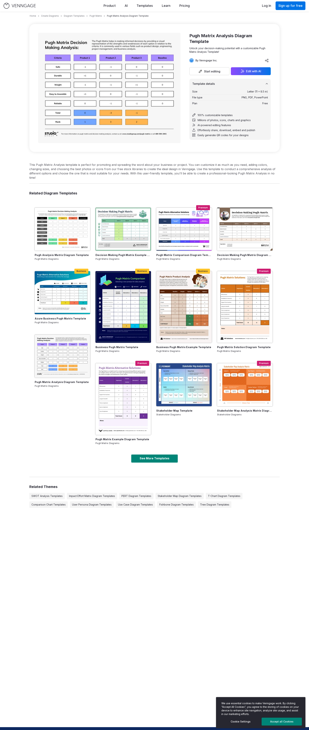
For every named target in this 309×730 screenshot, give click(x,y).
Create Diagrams (50, 15)
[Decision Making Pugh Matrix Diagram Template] (245, 229)
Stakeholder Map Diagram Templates (180, 495)
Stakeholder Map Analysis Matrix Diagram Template (245, 410)
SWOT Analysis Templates (47, 495)
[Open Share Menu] (267, 60)
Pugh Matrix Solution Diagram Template (244, 347)
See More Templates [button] (154, 458)
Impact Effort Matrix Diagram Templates (92, 495)
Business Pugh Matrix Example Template (183, 347)
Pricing (184, 6)
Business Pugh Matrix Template (116, 347)
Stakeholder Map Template (174, 410)
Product (110, 6)
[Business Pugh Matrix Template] (123, 307)
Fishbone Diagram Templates (176, 504)
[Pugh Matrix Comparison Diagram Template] (184, 229)
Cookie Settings (241, 721)
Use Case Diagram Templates (135, 504)
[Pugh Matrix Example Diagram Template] (123, 399)
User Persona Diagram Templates (92, 504)
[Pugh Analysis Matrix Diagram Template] (62, 229)
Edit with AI (253, 71)
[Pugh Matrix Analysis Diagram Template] (62, 356)
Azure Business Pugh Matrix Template (60, 318)
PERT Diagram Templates (136, 495)
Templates (145, 6)
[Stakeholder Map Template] (184, 384)
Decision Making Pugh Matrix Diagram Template (245, 255)
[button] (209, 71)
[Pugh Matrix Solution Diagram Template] (245, 307)
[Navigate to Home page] (20, 6)
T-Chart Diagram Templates (224, 495)
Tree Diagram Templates (214, 504)
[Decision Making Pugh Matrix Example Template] (123, 229)
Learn (166, 6)
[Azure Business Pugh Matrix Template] (62, 292)
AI (126, 6)
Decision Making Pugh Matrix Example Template (123, 255)
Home (33, 15)
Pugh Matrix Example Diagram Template (122, 439)
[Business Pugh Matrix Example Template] (184, 307)
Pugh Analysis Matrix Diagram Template (62, 255)
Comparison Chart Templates (48, 504)
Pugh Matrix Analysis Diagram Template (62, 382)
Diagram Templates (74, 15)
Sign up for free (290, 6)
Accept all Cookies (281, 721)
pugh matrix (96, 15)
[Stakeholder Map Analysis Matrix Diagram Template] (245, 384)
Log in (266, 6)
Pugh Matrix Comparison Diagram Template (184, 255)
